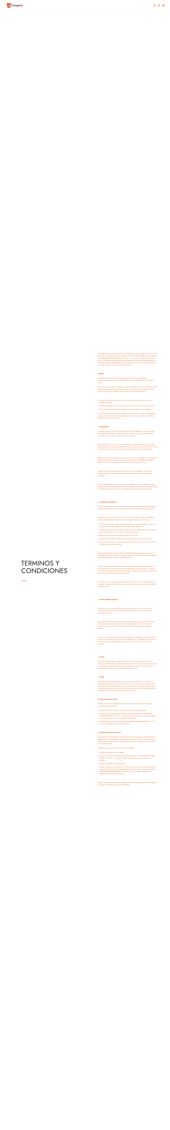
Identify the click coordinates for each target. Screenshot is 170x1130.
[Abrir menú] (163, 5)
